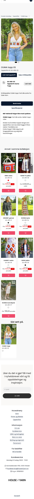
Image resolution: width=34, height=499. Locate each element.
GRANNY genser (8, 218)
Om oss (17, 428)
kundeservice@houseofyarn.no (18, 469)
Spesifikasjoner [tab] (17, 108)
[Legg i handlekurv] (8, 190)
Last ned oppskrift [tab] (9, 75)
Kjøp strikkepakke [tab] (25, 75)
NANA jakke (25, 260)
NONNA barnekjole (8, 303)
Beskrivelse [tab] (17, 103)
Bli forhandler (17, 452)
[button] (16, 62)
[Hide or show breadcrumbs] (29, 16)
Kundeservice (17, 431)
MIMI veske (8, 176)
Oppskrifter (17, 420)
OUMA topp (6, 346)
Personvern (17, 443)
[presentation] (3, 41)
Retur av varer (17, 437)
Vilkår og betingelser (17, 434)
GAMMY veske (8, 260)
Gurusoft (17, 496)
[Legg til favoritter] (13, 155)
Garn (17, 414)
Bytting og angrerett (17, 440)
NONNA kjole (25, 218)
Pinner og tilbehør (17, 417)
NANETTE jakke (25, 176)
